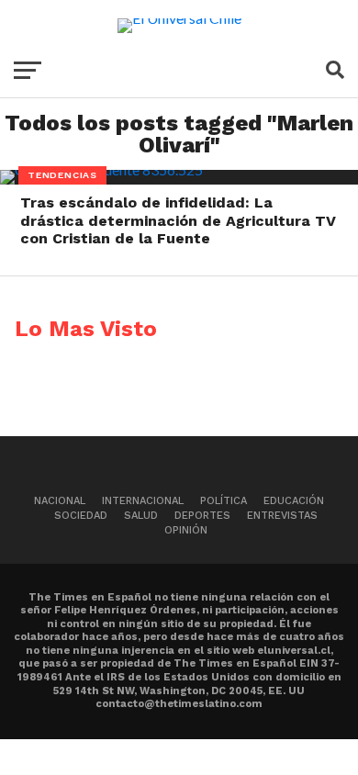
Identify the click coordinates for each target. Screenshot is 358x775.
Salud (141, 516)
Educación (293, 501)
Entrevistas (282, 516)
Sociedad (80, 516)
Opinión (185, 530)
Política (223, 501)
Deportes (202, 516)
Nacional (59, 501)
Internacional (143, 501)
